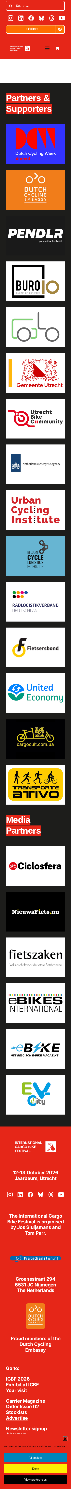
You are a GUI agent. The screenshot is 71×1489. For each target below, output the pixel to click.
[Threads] (52, 18)
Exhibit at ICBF (22, 1385)
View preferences (35, 1479)
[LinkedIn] (21, 18)
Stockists (16, 1412)
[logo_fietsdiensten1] (35, 1256)
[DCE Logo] (35, 1304)
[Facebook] (31, 18)
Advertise (17, 1418)
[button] (65, 1439)
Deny (35, 1468)
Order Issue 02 (22, 1406)
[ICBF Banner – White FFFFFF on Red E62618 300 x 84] (20, 46)
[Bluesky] (41, 18)
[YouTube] (62, 18)
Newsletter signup (26, 1429)
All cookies (36, 1457)
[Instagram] (10, 18)
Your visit (16, 1390)
